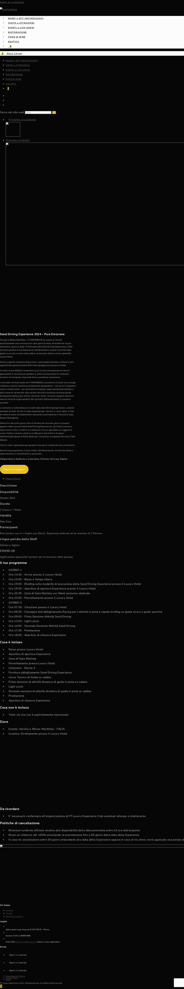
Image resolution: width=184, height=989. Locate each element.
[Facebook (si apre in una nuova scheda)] (7, 100)
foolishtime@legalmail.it (26, 942)
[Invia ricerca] (54, 112)
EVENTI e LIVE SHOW (18, 70)
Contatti (9, 913)
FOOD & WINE (14, 79)
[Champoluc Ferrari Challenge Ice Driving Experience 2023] (13, 135)
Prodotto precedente (22, 119)
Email (8, 980)
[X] (7, 954)
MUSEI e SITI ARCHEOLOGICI (22, 60)
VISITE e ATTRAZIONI (18, 65)
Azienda (9, 910)
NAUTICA (11, 84)
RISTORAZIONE (14, 74)
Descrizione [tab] (13, 478)
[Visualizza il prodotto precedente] (7, 119)
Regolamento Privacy (15, 976)
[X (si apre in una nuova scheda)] (7, 95)
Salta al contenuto (12, 2)
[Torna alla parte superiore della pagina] (1, 986)
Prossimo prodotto (18, 140)
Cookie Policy (12, 978)
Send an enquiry (14, 469)
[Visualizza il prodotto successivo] (32, 140)
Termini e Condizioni (14, 916)
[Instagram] (7, 970)
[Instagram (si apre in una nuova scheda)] (7, 105)
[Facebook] (7, 962)
